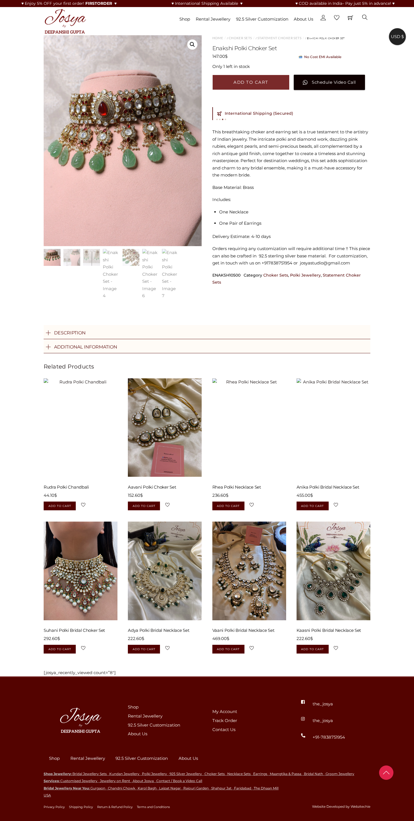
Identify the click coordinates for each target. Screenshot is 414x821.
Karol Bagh (147, 788)
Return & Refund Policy (115, 807)
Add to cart (250, 82)
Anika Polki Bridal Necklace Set (328, 487)
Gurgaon (97, 788)
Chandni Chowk (121, 788)
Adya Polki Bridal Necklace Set (158, 630)
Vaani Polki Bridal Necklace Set (243, 630)
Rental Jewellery (213, 19)
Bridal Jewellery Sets (89, 774)
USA (47, 795)
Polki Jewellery (305, 275)
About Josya (143, 781)
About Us (303, 19)
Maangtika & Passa (285, 774)
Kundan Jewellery (124, 774)
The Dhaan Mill (266, 788)
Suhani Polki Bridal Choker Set (74, 630)
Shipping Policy (81, 807)
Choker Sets (240, 38)
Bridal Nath (313, 774)
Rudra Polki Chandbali (66, 487)
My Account (224, 711)
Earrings (260, 774)
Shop (184, 19)
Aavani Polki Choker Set (152, 487)
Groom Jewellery (340, 774)
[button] (192, 44)
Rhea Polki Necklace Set (236, 487)
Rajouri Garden (196, 788)
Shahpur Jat (221, 788)
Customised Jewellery (78, 781)
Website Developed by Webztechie (341, 806)
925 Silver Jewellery (186, 774)
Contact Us (223, 729)
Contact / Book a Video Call (179, 781)
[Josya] (65, 20)
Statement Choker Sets (279, 38)
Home (217, 38)
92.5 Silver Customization (262, 19)
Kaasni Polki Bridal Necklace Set (329, 630)
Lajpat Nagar (170, 788)
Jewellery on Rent (115, 781)
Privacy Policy (54, 807)
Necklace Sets (239, 774)
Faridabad (242, 788)
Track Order (224, 720)
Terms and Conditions (153, 807)
